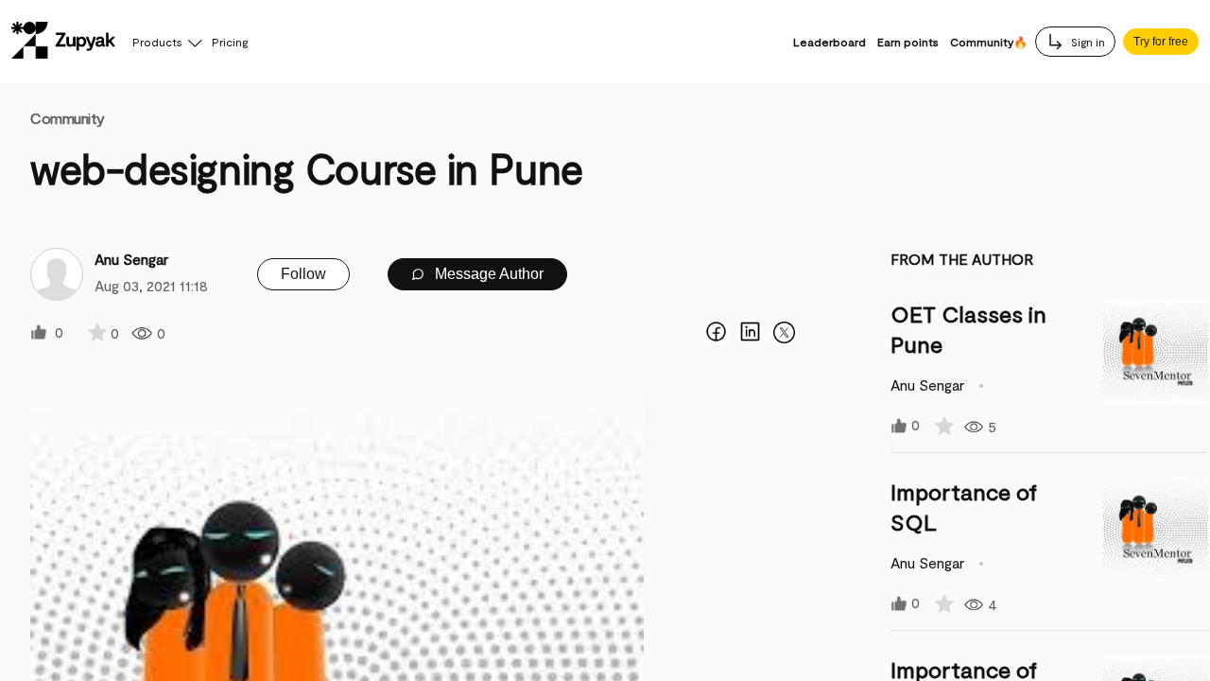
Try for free (1160, 41)
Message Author (487, 274)
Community (67, 118)
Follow (303, 274)
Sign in (1086, 41)
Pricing (230, 41)
